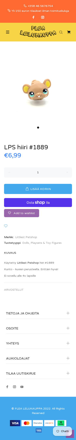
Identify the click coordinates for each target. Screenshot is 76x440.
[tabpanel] (38, 86)
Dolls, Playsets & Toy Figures (42, 243)
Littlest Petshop (26, 237)
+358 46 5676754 (40, 6)
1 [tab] (38, 128)
